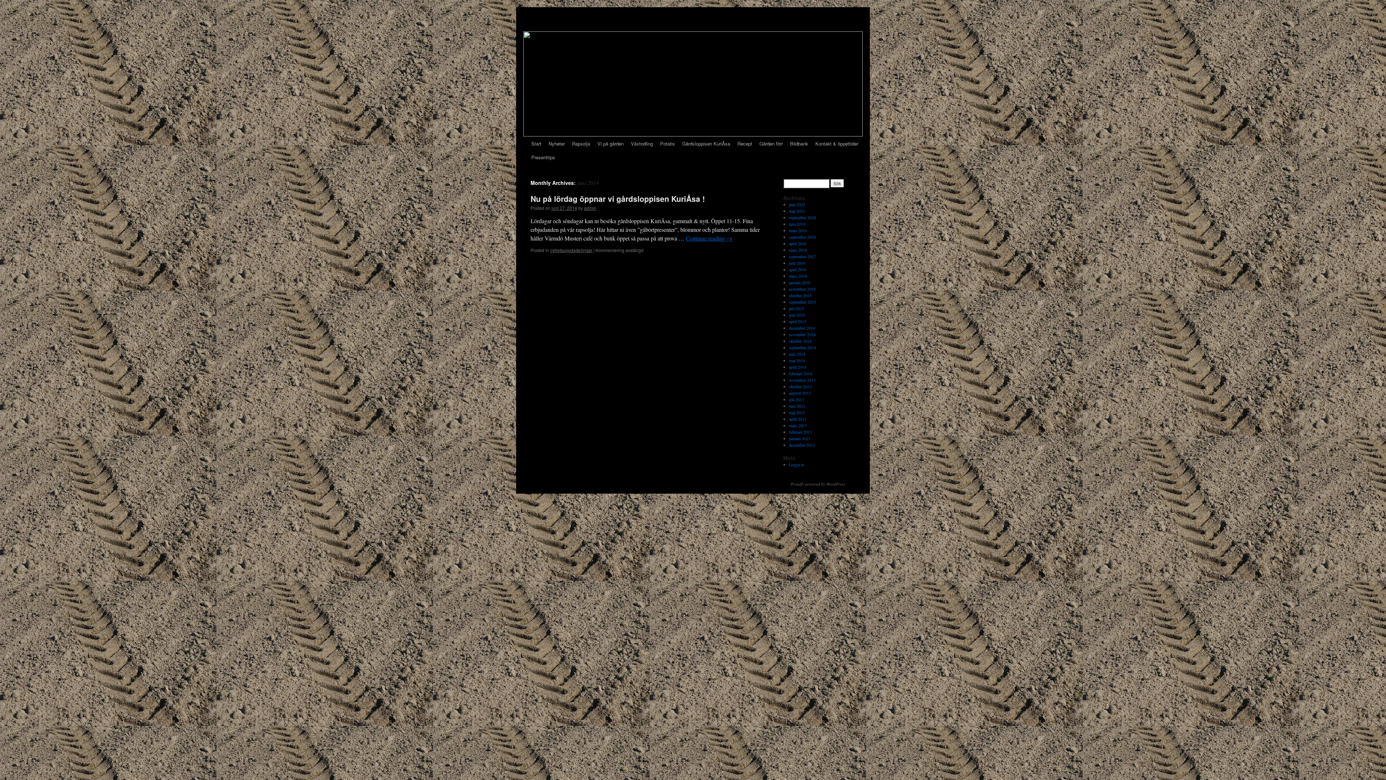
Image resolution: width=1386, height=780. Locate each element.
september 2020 (802, 217)
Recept (744, 143)
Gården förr (771, 143)
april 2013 (797, 419)
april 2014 (797, 367)
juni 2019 (797, 224)
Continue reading (709, 238)
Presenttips (543, 157)
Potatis (667, 143)
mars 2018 (798, 250)
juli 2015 (796, 308)
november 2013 (802, 380)
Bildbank (799, 143)
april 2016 (797, 269)
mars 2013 (798, 425)
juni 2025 (797, 204)
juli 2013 (796, 399)
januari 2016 (799, 282)
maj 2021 (797, 211)
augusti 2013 (800, 393)
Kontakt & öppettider (836, 143)
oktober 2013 (800, 386)
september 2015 (802, 302)
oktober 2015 (800, 295)
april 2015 (797, 321)
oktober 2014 (800, 341)
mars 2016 (798, 276)
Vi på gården (610, 143)
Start (536, 143)
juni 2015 (797, 315)
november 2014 (802, 334)
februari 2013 (800, 432)
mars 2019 (798, 230)
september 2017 (802, 256)
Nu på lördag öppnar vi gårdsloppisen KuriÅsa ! (618, 198)
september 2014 (802, 347)
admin (590, 208)
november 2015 (802, 289)
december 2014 (802, 328)
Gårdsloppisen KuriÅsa (706, 143)
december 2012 (802, 445)
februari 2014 (800, 373)
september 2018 (802, 237)
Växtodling (642, 143)
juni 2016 (797, 263)
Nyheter (557, 143)
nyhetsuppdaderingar (571, 250)
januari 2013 (799, 438)
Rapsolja (581, 143)
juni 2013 (797, 406)
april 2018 (797, 243)
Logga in (796, 464)
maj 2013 (797, 412)
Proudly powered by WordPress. (818, 484)
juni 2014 (797, 354)
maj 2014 (797, 360)
